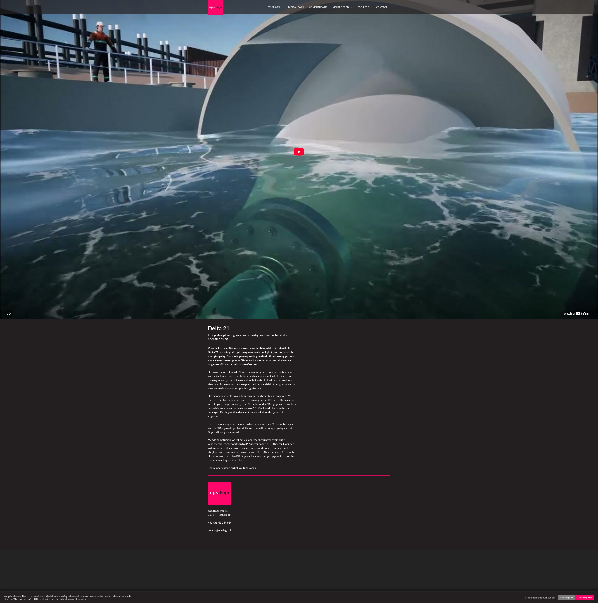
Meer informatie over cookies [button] (540, 597)
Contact (381, 7)
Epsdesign (274, 7)
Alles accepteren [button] (584, 597)
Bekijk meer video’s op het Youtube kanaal (232, 468)
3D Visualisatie (318, 7)
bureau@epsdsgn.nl (219, 530)
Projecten (364, 7)
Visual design (341, 7)
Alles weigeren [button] (566, 597)
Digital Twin (296, 7)
